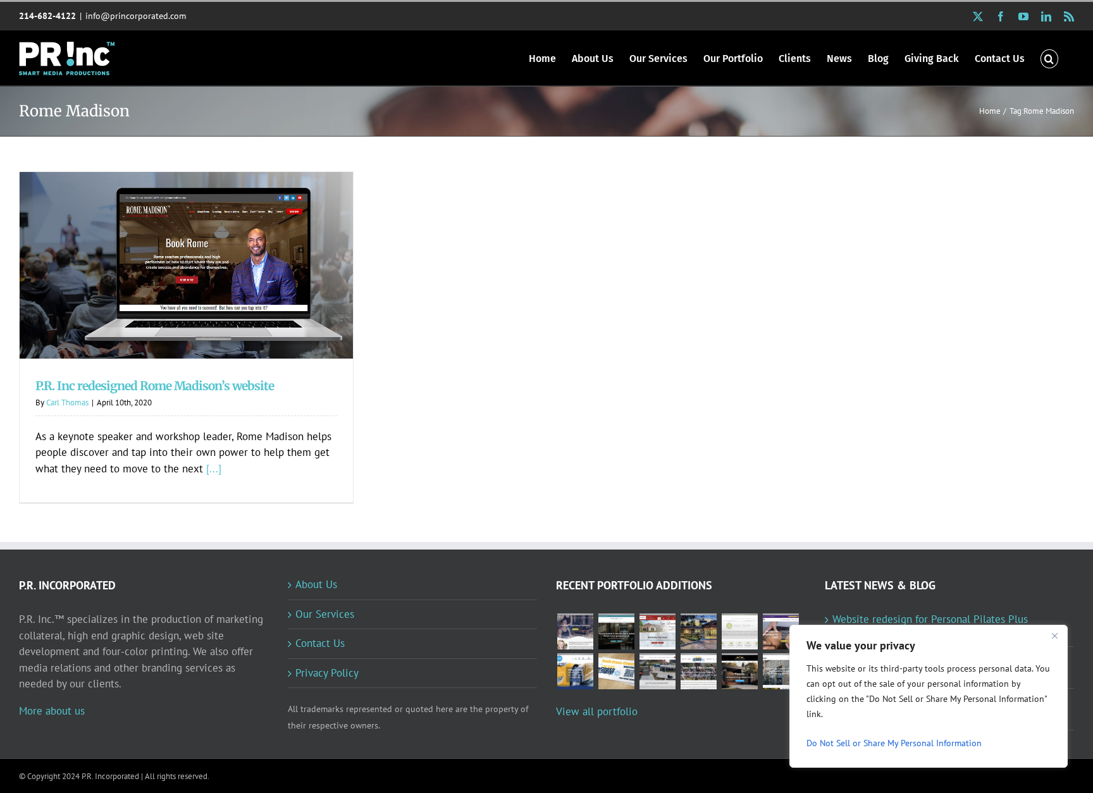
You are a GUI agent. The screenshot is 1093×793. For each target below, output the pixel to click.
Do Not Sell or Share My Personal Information (894, 743)
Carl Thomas (67, 402)
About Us (316, 584)
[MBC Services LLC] (698, 631)
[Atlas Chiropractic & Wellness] (781, 631)
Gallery (203, 253)
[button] (1049, 57)
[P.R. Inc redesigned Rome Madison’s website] (186, 265)
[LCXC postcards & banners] (616, 671)
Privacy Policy (327, 673)
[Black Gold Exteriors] (739, 671)
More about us (52, 711)
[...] (213, 469)
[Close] (1054, 635)
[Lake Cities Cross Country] (698, 671)
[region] (928, 696)
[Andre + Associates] (657, 631)
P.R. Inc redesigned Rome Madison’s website (169, 253)
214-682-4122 (47, 16)
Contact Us (320, 643)
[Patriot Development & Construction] (657, 671)
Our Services (324, 614)
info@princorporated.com (135, 16)
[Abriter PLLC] (781, 671)
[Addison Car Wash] (575, 671)
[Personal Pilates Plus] (575, 631)
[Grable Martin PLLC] (739, 631)
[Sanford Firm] (616, 631)
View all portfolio (597, 711)
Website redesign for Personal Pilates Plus (930, 619)
